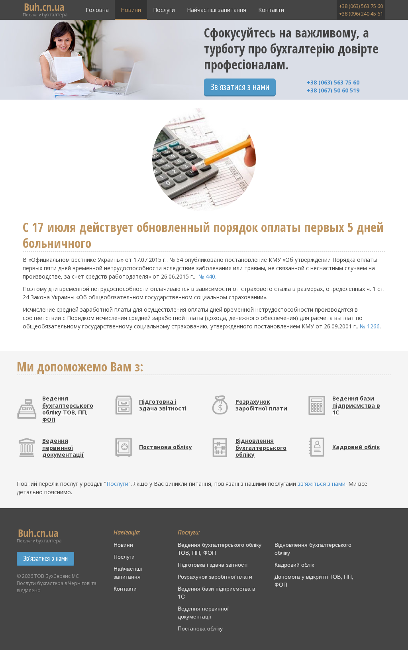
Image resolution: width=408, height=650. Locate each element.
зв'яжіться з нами (321, 483)
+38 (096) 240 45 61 (361, 13)
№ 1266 (370, 326)
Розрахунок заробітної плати (215, 576)
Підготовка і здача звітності (212, 564)
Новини (131, 10)
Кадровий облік (294, 564)
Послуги (164, 10)
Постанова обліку (200, 628)
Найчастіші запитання (216, 10)
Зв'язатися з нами (239, 87)
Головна (97, 10)
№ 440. (207, 276)
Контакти (271, 10)
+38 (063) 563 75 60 (361, 6)
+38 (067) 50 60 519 (333, 90)
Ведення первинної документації (203, 612)
